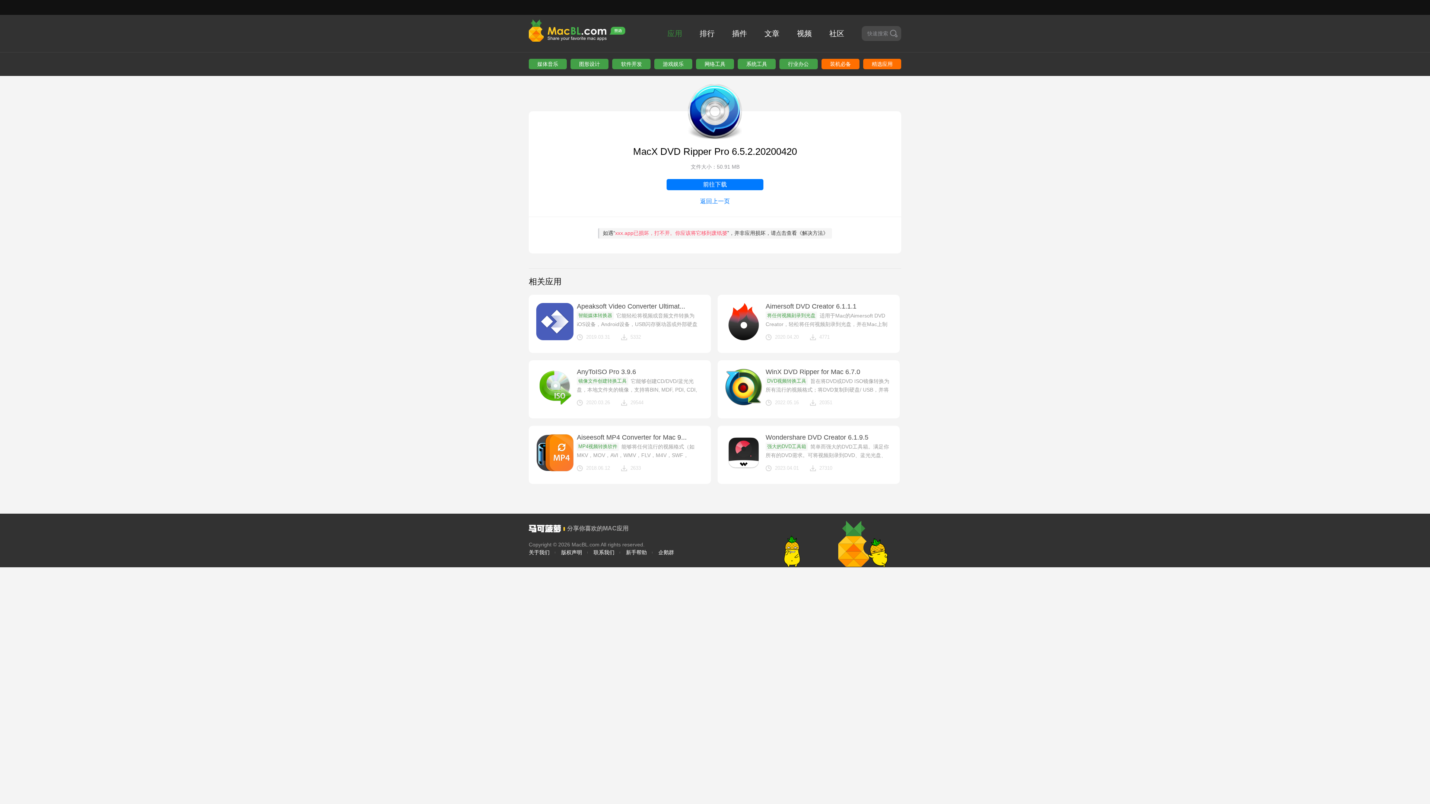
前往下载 (715, 184)
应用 (674, 33)
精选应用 (882, 64)
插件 (739, 33)
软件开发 (631, 64)
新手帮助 (636, 552)
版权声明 (571, 552)
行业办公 (798, 64)
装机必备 (840, 64)
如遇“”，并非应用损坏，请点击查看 (715, 233)
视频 (804, 33)
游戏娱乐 (673, 64)
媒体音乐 (547, 64)
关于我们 (539, 552)
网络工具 (715, 64)
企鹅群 (666, 552)
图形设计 (589, 64)
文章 (772, 33)
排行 (707, 33)
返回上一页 (715, 201)
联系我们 (604, 552)
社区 (836, 33)
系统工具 (756, 64)
